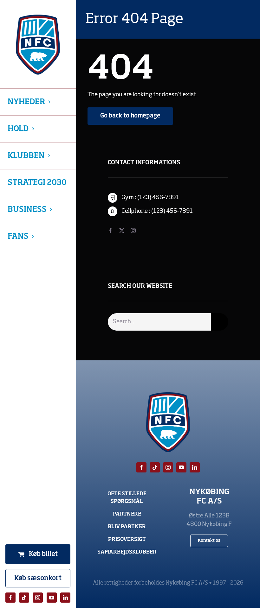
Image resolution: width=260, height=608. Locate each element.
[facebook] (10, 597)
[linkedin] (65, 597)
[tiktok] (24, 597)
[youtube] (52, 597)
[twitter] (121, 230)
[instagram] (38, 597)
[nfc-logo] (38, 44)
